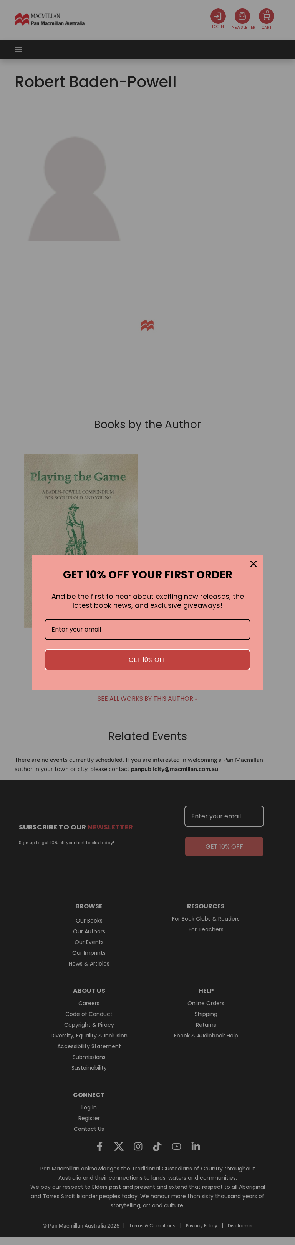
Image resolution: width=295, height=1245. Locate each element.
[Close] (253, 564)
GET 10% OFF (147, 659)
